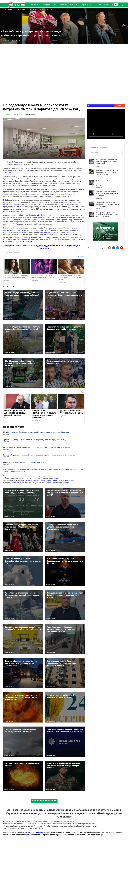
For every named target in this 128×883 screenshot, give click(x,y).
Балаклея (44, 469)
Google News (63, 480)
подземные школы (56, 469)
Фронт (55, 5)
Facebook (29, 480)
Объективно (35, 5)
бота (68, 483)
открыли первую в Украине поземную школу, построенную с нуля (41, 229)
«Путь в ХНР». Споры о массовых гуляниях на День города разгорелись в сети (36, 447)
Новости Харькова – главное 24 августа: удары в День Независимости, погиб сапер (39, 455)
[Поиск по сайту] (112, 5)
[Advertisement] (64, 58)
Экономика (24, 469)
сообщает (28, 170)
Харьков (7, 114)
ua (104, 5)
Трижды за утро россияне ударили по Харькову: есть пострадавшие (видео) (36, 440)
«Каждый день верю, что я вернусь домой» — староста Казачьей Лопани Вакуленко (108, 172)
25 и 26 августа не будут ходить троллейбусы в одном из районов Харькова (36, 432)
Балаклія (37, 469)
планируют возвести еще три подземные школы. (41, 237)
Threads (48, 480)
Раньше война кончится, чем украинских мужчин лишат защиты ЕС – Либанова (107, 204)
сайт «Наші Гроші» (44, 215)
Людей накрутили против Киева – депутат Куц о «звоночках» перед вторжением (107, 193)
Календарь (74, 5)
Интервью (63, 5)
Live (99, 5)
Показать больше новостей (44, 801)
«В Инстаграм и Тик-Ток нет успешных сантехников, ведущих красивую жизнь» (107, 183)
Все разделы (84, 5)
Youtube (16, 483)
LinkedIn (55, 480)
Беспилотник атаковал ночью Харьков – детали (23, 462)
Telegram (26, 478)
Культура (6, 40)
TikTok (22, 483)
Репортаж (46, 5)
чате (57, 478)
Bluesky (71, 480)
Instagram (36, 480)
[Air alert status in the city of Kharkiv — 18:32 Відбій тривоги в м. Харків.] (51, 9)
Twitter (117, 247)
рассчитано (61, 222)
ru (107, 5)
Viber (43, 480)
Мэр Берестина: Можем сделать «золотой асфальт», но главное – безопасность (107, 162)
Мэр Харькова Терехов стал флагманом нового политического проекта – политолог (107, 214)
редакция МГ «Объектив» (32, 832)
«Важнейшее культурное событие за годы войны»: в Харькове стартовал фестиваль (31, 33)
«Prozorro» (7, 173)
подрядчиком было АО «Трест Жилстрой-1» (58, 232)
